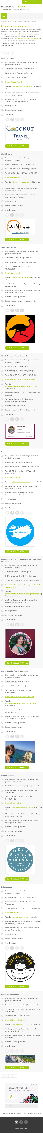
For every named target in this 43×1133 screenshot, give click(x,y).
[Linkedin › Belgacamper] (17, 948)
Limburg (8, 366)
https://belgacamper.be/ (20, 917)
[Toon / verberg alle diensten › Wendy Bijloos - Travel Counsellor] (23, 400)
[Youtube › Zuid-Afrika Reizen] (22, 310)
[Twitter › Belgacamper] (7, 948)
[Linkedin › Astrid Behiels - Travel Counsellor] (17, 736)
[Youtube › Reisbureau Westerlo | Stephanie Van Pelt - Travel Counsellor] (22, 624)
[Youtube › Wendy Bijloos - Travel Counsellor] (22, 419)
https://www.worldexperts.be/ (22, 182)
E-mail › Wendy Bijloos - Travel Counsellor (20, 380)
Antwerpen (9, 69)
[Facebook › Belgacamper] (12, 948)
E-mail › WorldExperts (13, 178)
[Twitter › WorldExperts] (7, 215)
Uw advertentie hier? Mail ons (21, 1106)
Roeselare (22, 1005)
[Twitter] (16, 1122)
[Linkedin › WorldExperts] (17, 215)
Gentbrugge (23, 786)
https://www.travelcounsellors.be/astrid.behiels (21, 703)
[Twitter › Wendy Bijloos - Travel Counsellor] (7, 419)
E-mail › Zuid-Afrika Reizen (14, 273)
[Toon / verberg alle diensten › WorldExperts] (23, 196)
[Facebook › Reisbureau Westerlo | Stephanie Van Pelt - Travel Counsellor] (12, 624)
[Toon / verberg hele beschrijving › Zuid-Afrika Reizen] (23, 285)
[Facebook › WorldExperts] (12, 215)
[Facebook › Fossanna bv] (12, 513)
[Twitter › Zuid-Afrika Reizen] (7, 310)
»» (15, 53)
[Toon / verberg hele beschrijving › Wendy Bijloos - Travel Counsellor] (23, 394)
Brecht (16, 258)
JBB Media (19, 1128)
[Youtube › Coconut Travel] (22, 119)
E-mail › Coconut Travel (13, 82)
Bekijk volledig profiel (17, 146)
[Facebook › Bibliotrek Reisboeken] (12, 1051)
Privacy (26, 1128)
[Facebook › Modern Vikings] (12, 840)
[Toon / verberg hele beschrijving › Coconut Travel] (23, 94)
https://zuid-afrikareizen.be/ (21, 277)
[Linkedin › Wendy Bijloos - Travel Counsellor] (17, 419)
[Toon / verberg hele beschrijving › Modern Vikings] (23, 815)
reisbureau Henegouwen (19, 34)
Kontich (17, 462)
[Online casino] (21, 1084)
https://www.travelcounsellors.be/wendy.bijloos (21, 386)
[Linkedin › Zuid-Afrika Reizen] (17, 310)
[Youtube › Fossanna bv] (22, 513)
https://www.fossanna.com (21, 482)
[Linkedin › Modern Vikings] (17, 840)
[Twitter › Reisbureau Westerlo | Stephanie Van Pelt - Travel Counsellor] (7, 624)
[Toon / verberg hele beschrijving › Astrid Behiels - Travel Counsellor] (23, 711)
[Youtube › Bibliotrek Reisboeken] (22, 1051)
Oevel (16, 572)
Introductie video (31, 301)
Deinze (21, 897)
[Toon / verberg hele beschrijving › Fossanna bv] (23, 487)
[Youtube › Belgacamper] (22, 948)
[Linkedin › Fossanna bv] (17, 513)
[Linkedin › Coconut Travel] (17, 119)
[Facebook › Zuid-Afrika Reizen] (12, 310)
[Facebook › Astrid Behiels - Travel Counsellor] (12, 736)
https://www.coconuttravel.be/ (22, 86)
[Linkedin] (26, 1122)
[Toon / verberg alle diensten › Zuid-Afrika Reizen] (23, 291)
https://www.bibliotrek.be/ (20, 1024)
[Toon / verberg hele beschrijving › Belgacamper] (23, 922)
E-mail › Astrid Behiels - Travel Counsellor (19, 697)
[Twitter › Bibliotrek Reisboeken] (7, 1051)
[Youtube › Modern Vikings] (22, 840)
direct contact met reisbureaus (27, 38)
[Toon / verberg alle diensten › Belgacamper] (23, 929)
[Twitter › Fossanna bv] (7, 513)
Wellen (15, 366)
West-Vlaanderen (11, 1005)
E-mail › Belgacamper (12, 912)
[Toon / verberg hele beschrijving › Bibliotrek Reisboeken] (23, 1030)
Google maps (28, 69)
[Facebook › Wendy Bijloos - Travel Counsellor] (12, 419)
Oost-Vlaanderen (11, 786)
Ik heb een (32, 2)
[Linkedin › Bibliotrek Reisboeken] (17, 1051)
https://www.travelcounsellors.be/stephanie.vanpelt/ (23, 594)
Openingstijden (11, 106)
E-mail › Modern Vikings (13, 803)
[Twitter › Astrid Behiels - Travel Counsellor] (7, 736)
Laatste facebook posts (14, 110)
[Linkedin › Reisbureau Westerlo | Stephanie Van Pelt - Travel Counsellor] (17, 624)
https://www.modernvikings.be (22, 807)
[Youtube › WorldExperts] (22, 215)
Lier (15, 681)
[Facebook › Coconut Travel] (12, 119)
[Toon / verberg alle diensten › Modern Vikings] (23, 821)
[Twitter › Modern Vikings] (7, 840)
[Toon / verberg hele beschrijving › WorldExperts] (23, 189)
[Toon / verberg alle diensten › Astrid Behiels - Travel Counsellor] (23, 717)
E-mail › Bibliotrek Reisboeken (15, 1020)
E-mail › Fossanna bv (12, 477)
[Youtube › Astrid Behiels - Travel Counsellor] (22, 736)
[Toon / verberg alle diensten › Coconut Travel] (23, 100)
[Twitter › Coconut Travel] (7, 119)
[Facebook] (21, 1122)
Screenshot (10, 389)
